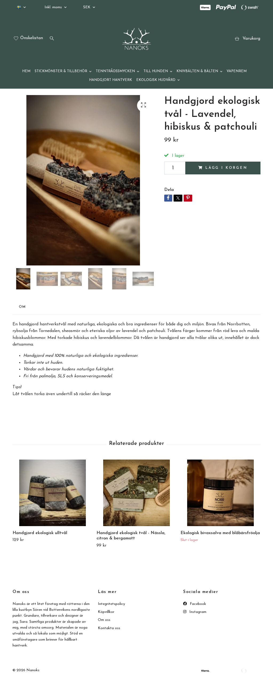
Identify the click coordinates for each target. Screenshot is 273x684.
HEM (26, 71)
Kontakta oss (109, 628)
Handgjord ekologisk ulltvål (40, 533)
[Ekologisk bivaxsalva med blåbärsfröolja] (220, 493)
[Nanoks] (136, 38)
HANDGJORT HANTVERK (110, 80)
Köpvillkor (106, 612)
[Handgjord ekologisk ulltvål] (53, 493)
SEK (87, 7)
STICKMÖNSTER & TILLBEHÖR (61, 71)
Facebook (197, 604)
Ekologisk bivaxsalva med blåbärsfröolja (220, 533)
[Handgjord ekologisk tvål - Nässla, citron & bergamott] (136, 493)
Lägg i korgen (226, 168)
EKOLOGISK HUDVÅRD (155, 80)
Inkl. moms (54, 7)
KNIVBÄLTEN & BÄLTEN (197, 71)
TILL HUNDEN (155, 71)
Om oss (104, 620)
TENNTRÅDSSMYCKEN (115, 71)
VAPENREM (237, 71)
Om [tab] (22, 307)
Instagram (197, 612)
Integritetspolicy (111, 604)
